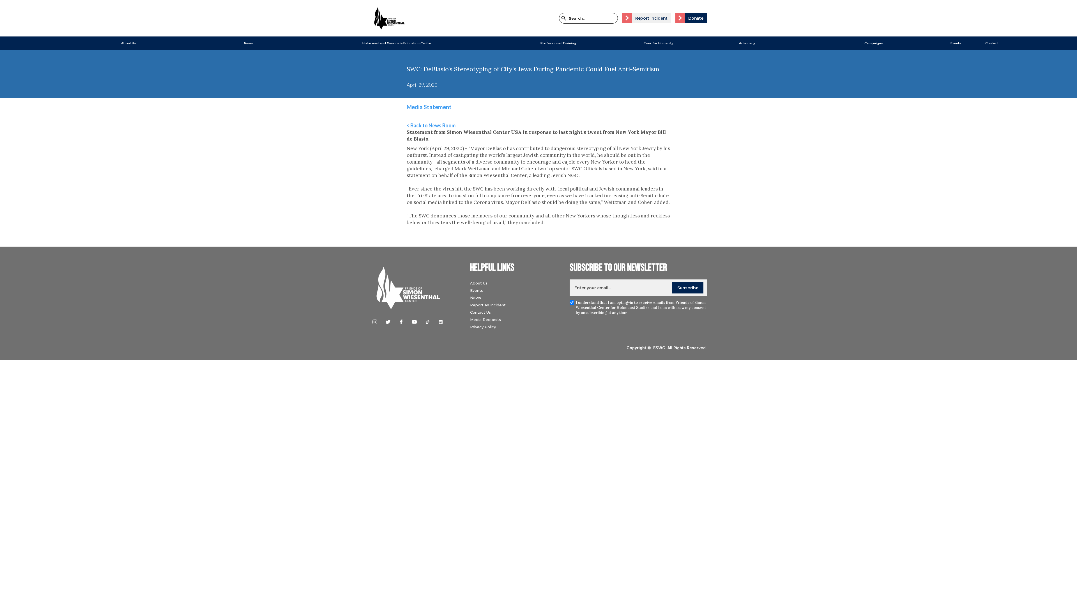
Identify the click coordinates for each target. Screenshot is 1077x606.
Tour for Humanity (658, 43)
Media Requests (485, 319)
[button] (128, 43)
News (475, 297)
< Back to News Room (431, 125)
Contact (991, 43)
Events (956, 43)
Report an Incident (488, 305)
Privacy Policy (483, 327)
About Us (128, 43)
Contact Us (480, 312)
